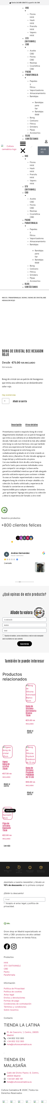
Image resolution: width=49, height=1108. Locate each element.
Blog (27, 135)
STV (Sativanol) (30, 40)
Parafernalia (15, 297)
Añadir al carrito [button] (30, 732)
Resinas (33, 63)
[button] (23, 147)
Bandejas (34, 96)
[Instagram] (14, 946)
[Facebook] (7, 946)
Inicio (4, 297)
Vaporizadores (37, 90)
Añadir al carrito (20, 401)
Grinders (34, 126)
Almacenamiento (38, 93)
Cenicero (34, 120)
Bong (32, 117)
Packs (28, 71)
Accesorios (35, 133)
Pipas (32, 129)
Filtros (33, 123)
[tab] (16, 425)
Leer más (7, 846)
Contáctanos (31, 138)
